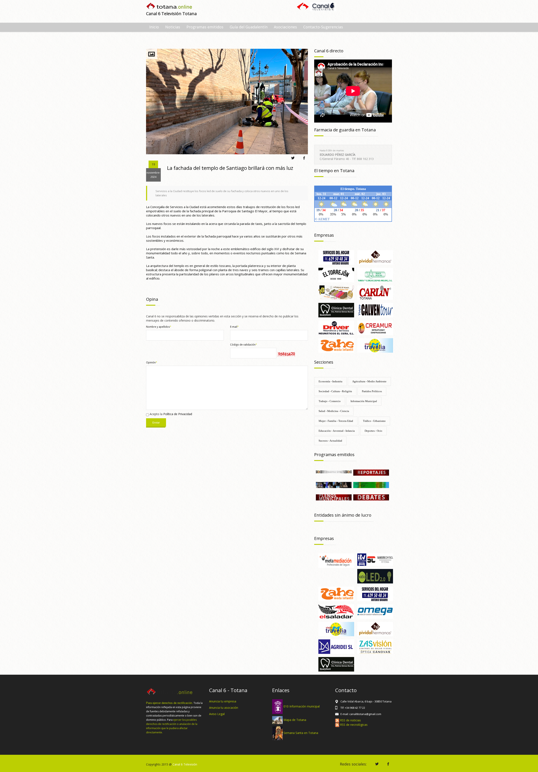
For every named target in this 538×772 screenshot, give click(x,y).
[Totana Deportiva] (371, 485)
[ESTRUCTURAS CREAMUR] (375, 327)
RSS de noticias (350, 720)
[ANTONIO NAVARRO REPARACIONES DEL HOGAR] (336, 257)
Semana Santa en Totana (301, 733)
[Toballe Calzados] (336, 292)
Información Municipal (364, 401)
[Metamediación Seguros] (336, 560)
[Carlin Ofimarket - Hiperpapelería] (375, 292)
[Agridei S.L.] (336, 646)
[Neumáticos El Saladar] (336, 611)
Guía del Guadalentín (249, 26)
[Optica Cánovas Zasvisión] (375, 646)
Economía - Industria (330, 381)
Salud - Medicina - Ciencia (334, 411)
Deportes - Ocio (373, 430)
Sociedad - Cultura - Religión (335, 391)
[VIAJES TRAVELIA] (375, 345)
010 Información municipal (302, 706)
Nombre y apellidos (158, 327)
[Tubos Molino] (375, 275)
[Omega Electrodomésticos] (375, 611)
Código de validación (243, 344)
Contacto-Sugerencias (323, 26)
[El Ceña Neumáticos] (336, 327)
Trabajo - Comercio (330, 401)
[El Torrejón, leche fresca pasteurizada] (336, 275)
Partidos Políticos (372, 391)
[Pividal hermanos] (375, 257)
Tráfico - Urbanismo (374, 420)
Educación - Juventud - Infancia (337, 430)
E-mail (234, 327)
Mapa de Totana (295, 720)
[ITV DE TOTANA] (375, 559)
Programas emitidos (204, 26)
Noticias (172, 26)
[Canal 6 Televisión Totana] (169, 6)
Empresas (324, 235)
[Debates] (371, 497)
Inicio (154, 26)
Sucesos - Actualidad (330, 440)
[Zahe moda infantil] (336, 345)
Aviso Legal (217, 714)
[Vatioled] (375, 576)
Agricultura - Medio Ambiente (369, 381)
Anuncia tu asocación (223, 708)
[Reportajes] (371, 472)
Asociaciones (285, 26)
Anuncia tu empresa (222, 701)
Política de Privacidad (177, 414)
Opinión (151, 362)
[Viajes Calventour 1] (375, 310)
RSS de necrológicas (353, 725)
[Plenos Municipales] (334, 497)
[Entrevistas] (334, 485)
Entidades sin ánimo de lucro (342, 515)
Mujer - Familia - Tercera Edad (336, 420)
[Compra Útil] (334, 472)
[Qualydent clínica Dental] (336, 310)
